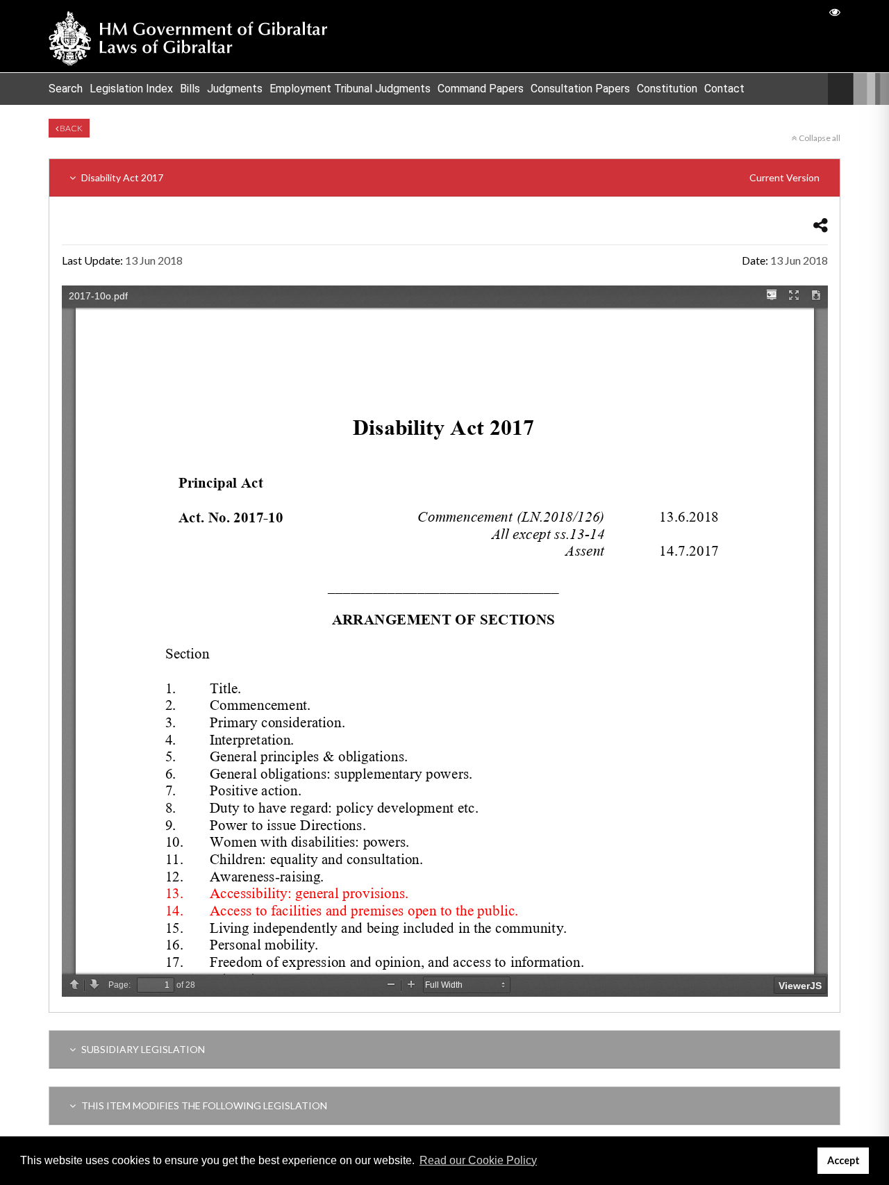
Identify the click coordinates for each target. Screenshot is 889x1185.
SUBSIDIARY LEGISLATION (142, 1049)
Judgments (235, 88)
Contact (724, 88)
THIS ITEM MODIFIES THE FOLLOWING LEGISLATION (203, 1105)
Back (70, 128)
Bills (190, 88)
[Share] (820, 225)
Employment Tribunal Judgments (350, 88)
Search (66, 88)
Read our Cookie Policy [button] (478, 1160)
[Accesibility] (834, 11)
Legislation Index (131, 88)
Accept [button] (843, 1160)
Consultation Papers (580, 88)
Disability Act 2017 (449, 177)
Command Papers (481, 88)
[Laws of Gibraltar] (188, 36)
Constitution (667, 88)
